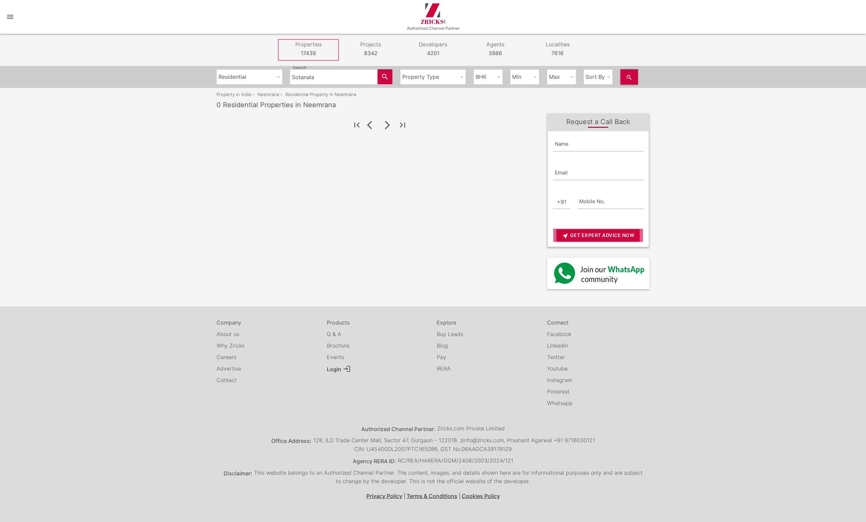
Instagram (559, 380)
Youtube (557, 368)
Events (335, 357)
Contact (226, 380)
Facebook (559, 334)
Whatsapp (560, 403)
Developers (433, 48)
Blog (442, 345)
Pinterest (558, 391)
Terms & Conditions (432, 496)
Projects (370, 48)
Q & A (334, 334)
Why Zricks (230, 345)
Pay (441, 357)
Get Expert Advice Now (598, 235)
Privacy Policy (384, 496)
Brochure (338, 345)
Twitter (556, 357)
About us (227, 334)
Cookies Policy (481, 496)
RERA (444, 368)
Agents (495, 48)
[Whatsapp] (598, 273)
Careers (226, 357)
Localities (558, 48)
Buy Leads (450, 334)
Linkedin (557, 345)
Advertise (228, 368)
